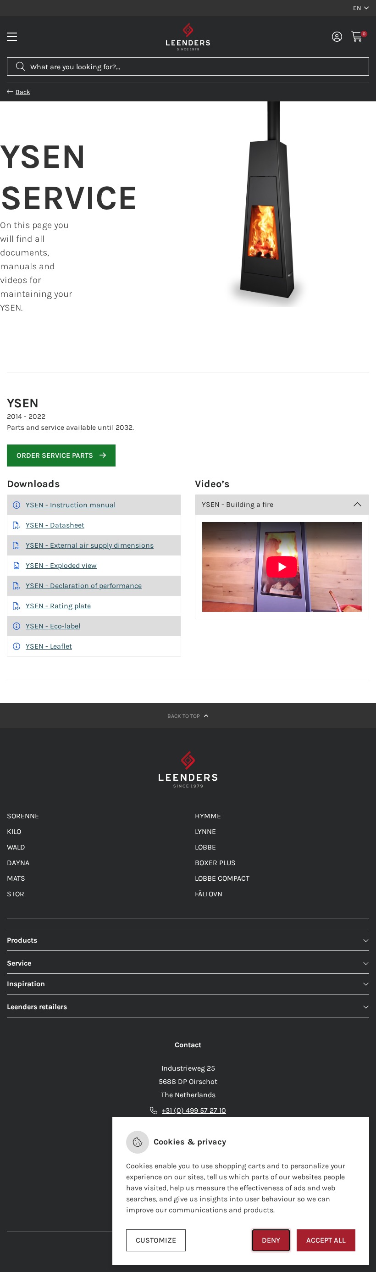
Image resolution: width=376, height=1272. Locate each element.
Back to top (184, 716)
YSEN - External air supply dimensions (90, 545)
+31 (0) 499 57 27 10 (194, 1110)
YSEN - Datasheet (55, 525)
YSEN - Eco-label (53, 626)
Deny (271, 1240)
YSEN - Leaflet (49, 646)
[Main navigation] (12, 37)
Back (23, 92)
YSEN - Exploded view (61, 565)
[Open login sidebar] (337, 37)
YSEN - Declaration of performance (84, 585)
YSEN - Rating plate (58, 605)
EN (357, 8)
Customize (156, 1240)
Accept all (326, 1240)
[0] (357, 37)
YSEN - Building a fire (237, 504)
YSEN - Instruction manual (71, 504)
